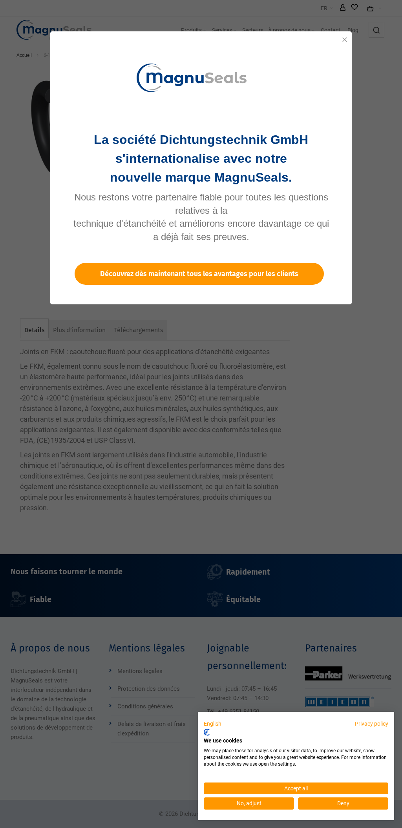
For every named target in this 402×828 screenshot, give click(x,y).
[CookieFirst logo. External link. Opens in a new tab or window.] (207, 732)
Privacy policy (371, 724)
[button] (212, 724)
